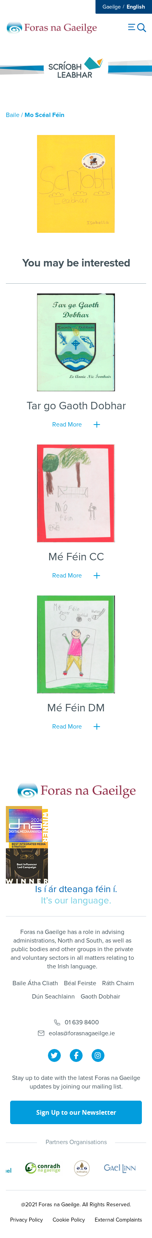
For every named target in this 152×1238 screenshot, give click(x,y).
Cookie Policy (69, 1219)
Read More (67, 424)
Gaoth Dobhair (100, 996)
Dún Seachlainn (53, 996)
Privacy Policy (26, 1219)
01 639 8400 (82, 1022)
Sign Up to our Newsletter (76, 1112)
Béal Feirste (80, 983)
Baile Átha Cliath (35, 983)
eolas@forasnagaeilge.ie (82, 1033)
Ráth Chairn (118, 983)
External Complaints (118, 1219)
